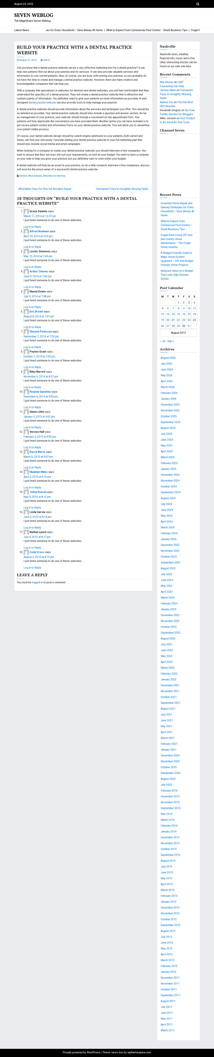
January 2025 (168, 469)
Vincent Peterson (41, 331)
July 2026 (166, 363)
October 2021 (169, 697)
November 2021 (170, 691)
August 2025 (168, 428)
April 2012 (167, 954)
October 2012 (169, 919)
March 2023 (168, 597)
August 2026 (168, 357)
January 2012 (168, 971)
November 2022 (170, 621)
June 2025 (167, 439)
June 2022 (167, 650)
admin (46, 60)
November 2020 (170, 761)
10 (189, 308)
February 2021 (169, 743)
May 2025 (166, 445)
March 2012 (168, 960)
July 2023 (166, 574)
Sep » (170, 341)
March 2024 (168, 527)
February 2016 (169, 790)
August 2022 (168, 638)
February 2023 (169, 603)
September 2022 (170, 632)
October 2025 (169, 416)
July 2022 (166, 644)
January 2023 (168, 609)
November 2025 (170, 410)
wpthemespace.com (139, 1052)
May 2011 (166, 1018)
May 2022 (166, 656)
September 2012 (170, 925)
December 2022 (170, 615)
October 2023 (169, 556)
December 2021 (170, 685)
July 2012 (166, 936)
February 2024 (169, 533)
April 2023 (167, 591)
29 (178, 325)
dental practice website (42, 102)
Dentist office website (30, 175)
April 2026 (167, 381)
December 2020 (170, 755)
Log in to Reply (32, 226)
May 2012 (166, 948)
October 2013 (169, 849)
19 (162, 320)
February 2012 (169, 966)
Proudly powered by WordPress (82, 1052)
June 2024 (167, 509)
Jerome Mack (168, 90)
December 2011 (170, 977)
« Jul (162, 341)
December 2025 (170, 404)
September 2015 (170, 808)
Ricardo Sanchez (40, 391)
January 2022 (168, 679)
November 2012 (170, 913)
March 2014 (168, 819)
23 (183, 320)
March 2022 (168, 667)
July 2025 (166, 433)
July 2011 (166, 1007)
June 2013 (167, 872)
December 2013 (170, 837)
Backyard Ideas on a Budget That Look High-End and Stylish (177, 274)
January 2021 (168, 749)
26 (162, 325)
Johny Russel (38, 492)
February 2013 (169, 895)
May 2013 (166, 878)
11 (194, 308)
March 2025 (168, 457)
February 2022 (169, 673)
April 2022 (167, 662)
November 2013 (170, 843)
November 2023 (170, 550)
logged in (37, 582)
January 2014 (168, 831)
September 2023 (170, 562)
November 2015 (170, 802)
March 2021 (168, 738)
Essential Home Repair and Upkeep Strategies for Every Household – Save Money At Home (177, 209)
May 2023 (166, 585)
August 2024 (168, 498)
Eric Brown (36, 311)
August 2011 (168, 1001)
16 (183, 314)
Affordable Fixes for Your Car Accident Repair (44, 188)
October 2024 (169, 486)
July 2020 (166, 784)
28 (173, 325)
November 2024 (170, 480)
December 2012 (170, 907)
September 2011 (170, 995)
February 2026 (169, 392)
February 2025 (169, 463)
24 (189, 320)
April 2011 (167, 1024)
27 (167, 325)
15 (178, 314)
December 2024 (170, 474)
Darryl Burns (37, 451)
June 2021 (167, 720)
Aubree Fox (166, 102)
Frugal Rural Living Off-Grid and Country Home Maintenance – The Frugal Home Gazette (176, 241)
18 (194, 314)
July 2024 (166, 504)
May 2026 (166, 375)
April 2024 (167, 521)
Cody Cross (37, 552)
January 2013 (168, 901)
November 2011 (170, 983)
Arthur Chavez (39, 271)
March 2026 (168, 387)
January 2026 (168, 398)
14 (173, 314)
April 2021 (167, 732)
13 (167, 314)
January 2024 (168, 539)
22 (178, 320)
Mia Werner (166, 82)
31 (189, 325)
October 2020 (169, 767)
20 (167, 320)
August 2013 (168, 860)
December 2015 (170, 796)
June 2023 (167, 580)
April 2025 (167, 451)
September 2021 (170, 702)
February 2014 (169, 825)
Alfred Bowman (39, 231)
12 (162, 314)
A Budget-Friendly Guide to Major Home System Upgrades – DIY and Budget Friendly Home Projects (177, 259)
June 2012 (167, 942)
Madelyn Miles (39, 472)
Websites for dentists (54, 175)
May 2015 (166, 814)
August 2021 (168, 708)
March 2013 (168, 890)
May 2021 (166, 726)
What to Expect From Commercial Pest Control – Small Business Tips (176, 225)
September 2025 (170, 422)
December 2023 (170, 545)
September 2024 (170, 492)
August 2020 (168, 778)
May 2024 (166, 515)
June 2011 (167, 1012)
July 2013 (166, 866)
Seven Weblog (33, 15)
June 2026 (167, 369)
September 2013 (170, 854)
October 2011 (169, 989)
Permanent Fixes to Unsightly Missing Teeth (122, 188)
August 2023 (168, 568)
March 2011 (168, 1030)
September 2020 (170, 773)
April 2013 (167, 884)
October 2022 (169, 626)
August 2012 (168, 931)
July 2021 (166, 714)
